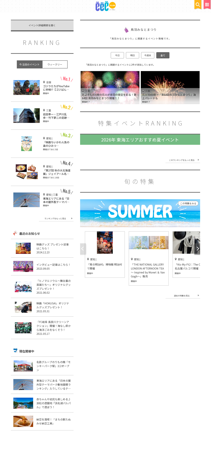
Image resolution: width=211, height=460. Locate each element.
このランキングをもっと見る (182, 160)
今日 (117, 55)
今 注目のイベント (29, 64)
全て (163, 55)
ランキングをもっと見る (55, 218)
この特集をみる (188, 203)
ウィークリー (54, 64)
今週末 (147, 55)
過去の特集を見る (182, 295)
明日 (132, 55)
